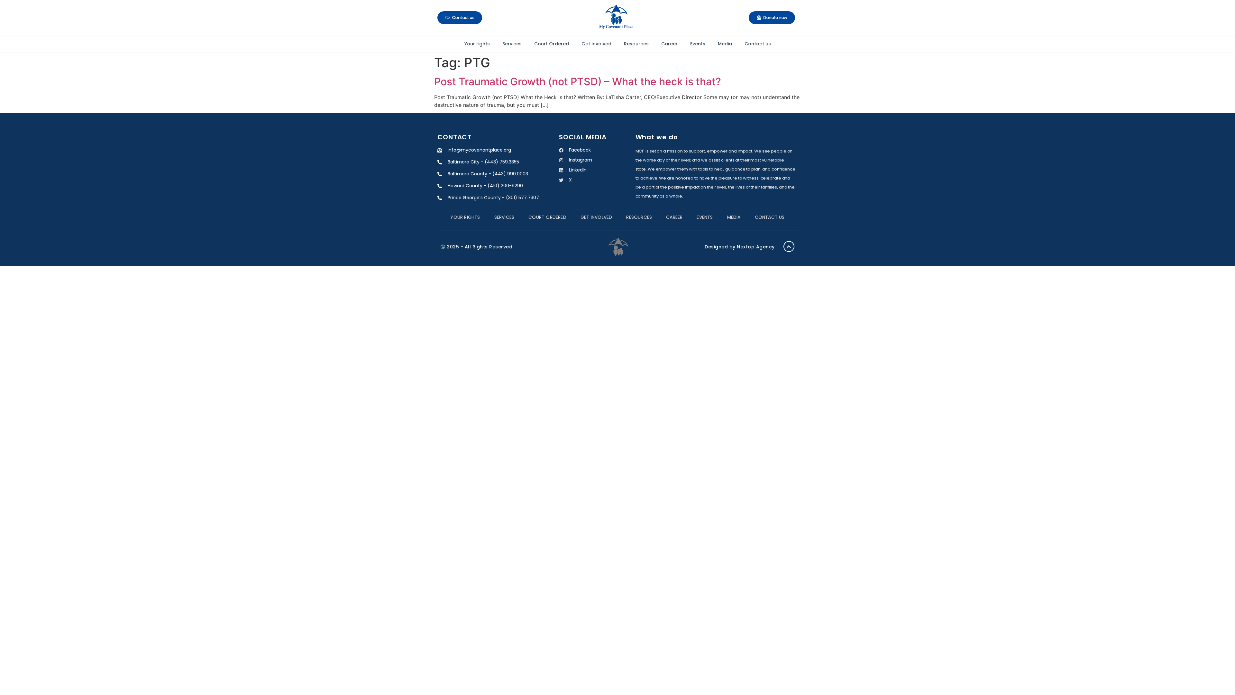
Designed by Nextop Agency (740, 247)
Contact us (758, 44)
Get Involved (596, 44)
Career (669, 44)
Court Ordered (551, 44)
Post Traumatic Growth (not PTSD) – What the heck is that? (577, 81)
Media (725, 44)
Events (697, 44)
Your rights (477, 44)
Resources (636, 44)
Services (512, 44)
